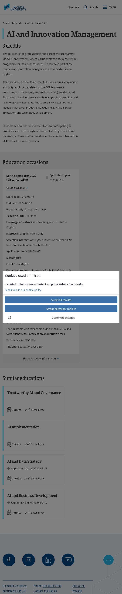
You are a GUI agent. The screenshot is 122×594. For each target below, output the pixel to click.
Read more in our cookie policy (23, 290)
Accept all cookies (61, 300)
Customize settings (63, 317)
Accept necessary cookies (61, 309)
